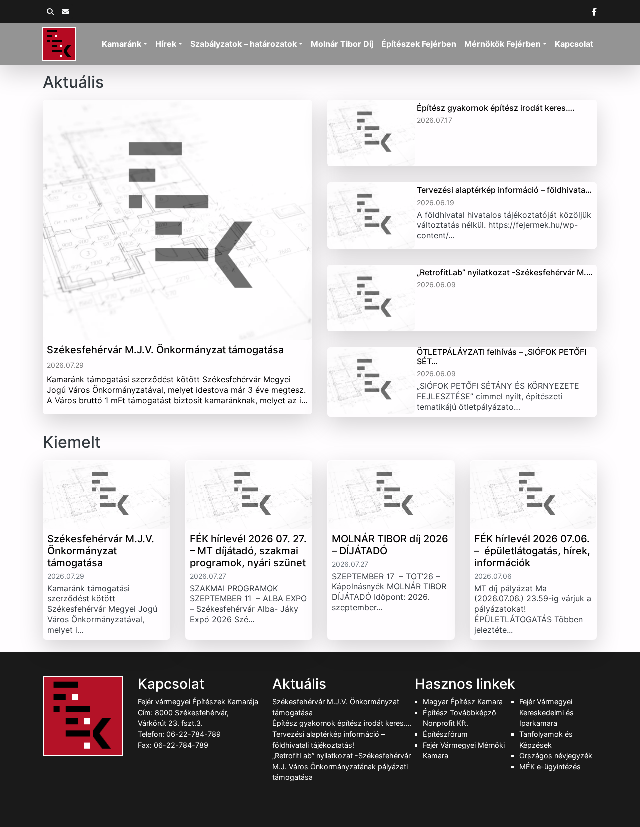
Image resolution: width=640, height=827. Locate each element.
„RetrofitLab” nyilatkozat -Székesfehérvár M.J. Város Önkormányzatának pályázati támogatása (341, 766)
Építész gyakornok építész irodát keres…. (342, 723)
